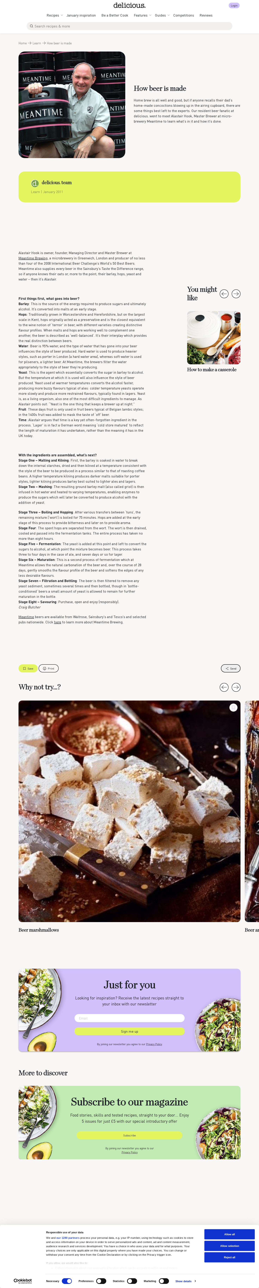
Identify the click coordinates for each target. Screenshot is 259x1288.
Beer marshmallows (38, 930)
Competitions (183, 15)
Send (233, 668)
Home (22, 43)
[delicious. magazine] (130, 5)
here (57, 622)
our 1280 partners (68, 1237)
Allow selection (229, 1245)
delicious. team (57, 182)
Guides (160, 15)
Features (140, 15)
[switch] (101, 1281)
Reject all (229, 1257)
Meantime (26, 616)
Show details (183, 1281)
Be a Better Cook (114, 15)
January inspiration (81, 15)
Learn (37, 43)
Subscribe (129, 1135)
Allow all (229, 1234)
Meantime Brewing (33, 258)
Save (30, 668)
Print (51, 668)
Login (234, 5)
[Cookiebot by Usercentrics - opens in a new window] (22, 1281)
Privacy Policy (154, 1044)
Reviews (206, 15)
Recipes (53, 15)
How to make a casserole (211, 369)
